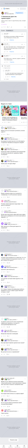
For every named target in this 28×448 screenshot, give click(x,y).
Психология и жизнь (12, 255)
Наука (8, 379)
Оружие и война (11, 128)
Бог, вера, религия (11, 319)
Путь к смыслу (10, 287)
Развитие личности (12, 224)
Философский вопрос (10, 13)
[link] (10, 115)
